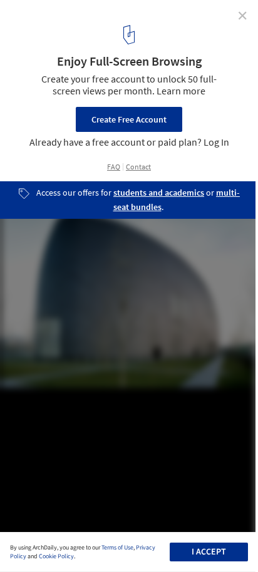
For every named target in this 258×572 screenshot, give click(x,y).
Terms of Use (117, 547)
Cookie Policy (56, 556)
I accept (209, 552)
